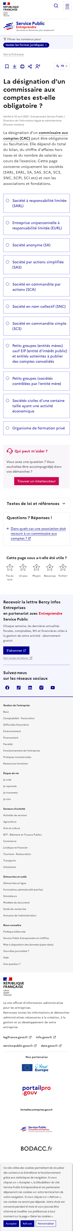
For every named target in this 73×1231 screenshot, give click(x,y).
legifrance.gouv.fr (15, 1037)
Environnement (12, 731)
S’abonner (14, 650)
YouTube (53, 688)
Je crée (7, 780)
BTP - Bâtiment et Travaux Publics (22, 835)
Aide (6, 957)
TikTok (19, 688)
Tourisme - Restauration (17, 854)
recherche (56, 6)
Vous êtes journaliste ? (16, 951)
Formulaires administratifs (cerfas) (23, 890)
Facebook (7, 688)
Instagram (41, 688)
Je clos (7, 799)
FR (62, 66)
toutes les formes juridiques (25, 45)
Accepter (11, 1224)
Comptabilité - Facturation (18, 718)
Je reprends (10, 786)
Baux (6, 712)
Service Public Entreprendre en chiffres (26, 938)
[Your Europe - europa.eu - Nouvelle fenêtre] (36, 1068)
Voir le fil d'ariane (13, 54)
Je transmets (10, 793)
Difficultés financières (16, 725)
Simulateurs (10, 896)
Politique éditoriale (14, 932)
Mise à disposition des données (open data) (28, 944)
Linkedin (30, 688)
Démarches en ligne (14, 883)
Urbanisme (9, 867)
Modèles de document (16, 902)
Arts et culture (11, 828)
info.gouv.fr (44, 1037)
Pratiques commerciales (17, 757)
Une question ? (11, 964)
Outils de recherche (14, 909)
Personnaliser (46, 1224)
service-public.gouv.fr (18, 1046)
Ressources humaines (15, 763)
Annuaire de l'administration (19, 915)
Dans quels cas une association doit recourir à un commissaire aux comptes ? (38, 533)
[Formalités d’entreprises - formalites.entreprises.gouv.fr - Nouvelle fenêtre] (36, 1110)
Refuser (27, 1224)
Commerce (9, 841)
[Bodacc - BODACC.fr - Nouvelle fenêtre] (36, 1148)
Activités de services (15, 815)
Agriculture (9, 822)
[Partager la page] (30, 66)
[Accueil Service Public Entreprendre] (29, 30)
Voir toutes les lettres (16, 658)
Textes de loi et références (33, 504)
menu (67, 9)
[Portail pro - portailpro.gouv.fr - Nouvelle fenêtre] (36, 1090)
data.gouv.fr (49, 1046)
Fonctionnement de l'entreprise (21, 751)
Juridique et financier (15, 847)
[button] (37, 66)
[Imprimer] (22, 66)
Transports (9, 860)
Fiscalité (8, 744)
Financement (10, 738)
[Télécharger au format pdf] (14, 66)
